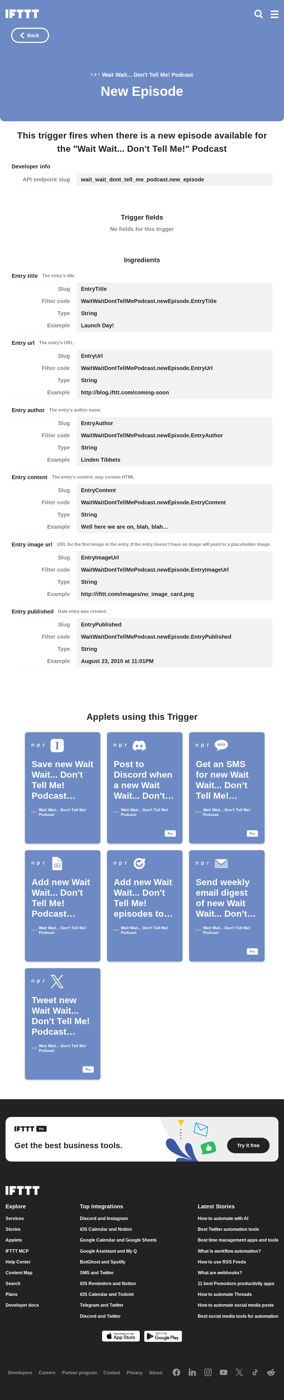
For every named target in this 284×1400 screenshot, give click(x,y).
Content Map (19, 1272)
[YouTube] (224, 1372)
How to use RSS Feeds (222, 1262)
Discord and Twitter (100, 1316)
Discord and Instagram (104, 1218)
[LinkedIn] (192, 1372)
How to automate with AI (223, 1218)
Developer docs (22, 1305)
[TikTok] (255, 1372)
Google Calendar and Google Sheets (118, 1240)
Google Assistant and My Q (108, 1251)
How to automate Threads (225, 1294)
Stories (13, 1229)
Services (15, 1218)
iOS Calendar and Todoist (107, 1294)
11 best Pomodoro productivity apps (236, 1283)
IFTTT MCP (17, 1251)
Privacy (135, 1373)
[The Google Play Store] (163, 1337)
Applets (14, 1240)
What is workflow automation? (229, 1251)
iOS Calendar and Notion (106, 1229)
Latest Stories (216, 1206)
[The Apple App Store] (121, 1336)
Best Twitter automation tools (228, 1229)
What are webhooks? (220, 1272)
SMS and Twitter (97, 1272)
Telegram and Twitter (101, 1305)
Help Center (18, 1262)
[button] (274, 15)
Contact (111, 1373)
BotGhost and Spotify (102, 1262)
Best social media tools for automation (238, 1316)
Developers (20, 1373)
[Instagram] (208, 1372)
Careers (47, 1373)
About (155, 1373)
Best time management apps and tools (238, 1240)
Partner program (79, 1373)
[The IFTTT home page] (22, 14)
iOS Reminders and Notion (108, 1283)
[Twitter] (239, 1372)
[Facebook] (176, 1372)
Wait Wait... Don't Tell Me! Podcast (147, 75)
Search (13, 1283)
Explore (16, 1206)
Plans (11, 1294)
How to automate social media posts (236, 1305)
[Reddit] (271, 1372)
